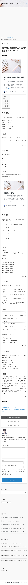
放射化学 (17, 409)
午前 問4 (6, 105)
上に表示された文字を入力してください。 (12, 474)
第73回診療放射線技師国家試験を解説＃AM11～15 (11, 546)
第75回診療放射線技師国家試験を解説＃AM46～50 (13, 521)
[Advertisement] (14, 21)
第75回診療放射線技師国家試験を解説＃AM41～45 (13, 524)
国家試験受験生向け (8, 407)
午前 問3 (6, 103)
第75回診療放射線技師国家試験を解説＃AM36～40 (13, 528)
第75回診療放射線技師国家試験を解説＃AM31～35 (13, 531)
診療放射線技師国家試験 (9, 409)
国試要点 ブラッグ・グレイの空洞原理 (9, 543)
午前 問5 (6, 106)
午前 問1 (6, 100)
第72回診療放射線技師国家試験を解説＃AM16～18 (11, 555)
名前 (3, 460)
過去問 (14, 407)
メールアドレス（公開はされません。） (9, 465)
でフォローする (15, 421)
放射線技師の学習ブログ (9, 3)
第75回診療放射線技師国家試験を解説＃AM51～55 (13, 517)
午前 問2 (6, 101)
